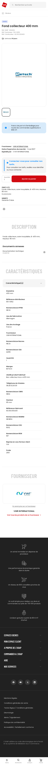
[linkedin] (34, 682)
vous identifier (38, 167)
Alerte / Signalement (12, 717)
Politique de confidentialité (14, 722)
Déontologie (9, 713)
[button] (7, 761)
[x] (27, 682)
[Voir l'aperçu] (6, 112)
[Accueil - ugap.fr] (4, 5)
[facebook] (13, 682)
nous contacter (15, 170)
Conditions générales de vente (16, 703)
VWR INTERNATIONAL (20, 146)
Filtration (8, 13)
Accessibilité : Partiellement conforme (19, 727)
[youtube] (20, 682)
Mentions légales (10, 698)
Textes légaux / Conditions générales (18, 708)
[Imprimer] (4, 209)
